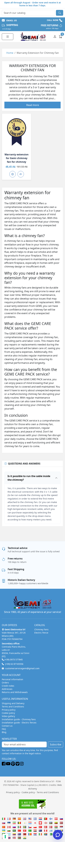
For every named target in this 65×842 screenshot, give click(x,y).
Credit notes (8, 685)
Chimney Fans (41, 629)
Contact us (7, 725)
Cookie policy (8, 712)
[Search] (59, 13)
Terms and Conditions (13, 706)
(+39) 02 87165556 (14, 663)
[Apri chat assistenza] (58, 835)
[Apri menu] (7, 36)
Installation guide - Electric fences (19, 722)
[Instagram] (22, 765)
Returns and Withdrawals (15, 692)
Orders (5, 682)
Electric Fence (41, 632)
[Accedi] (55, 36)
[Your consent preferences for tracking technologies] (5, 837)
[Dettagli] (16, 132)
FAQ (4, 729)
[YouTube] (8, 765)
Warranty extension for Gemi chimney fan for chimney (17, 158)
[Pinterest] (13, 765)
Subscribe (55, 744)
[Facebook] (3, 765)
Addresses (7, 689)
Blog (4, 732)
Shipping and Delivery (13, 703)
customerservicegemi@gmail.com (22, 668)
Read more (32, 105)
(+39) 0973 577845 (14, 659)
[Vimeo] (17, 765)
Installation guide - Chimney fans (19, 719)
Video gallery (8, 716)
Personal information (12, 679)
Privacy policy (8, 709)
